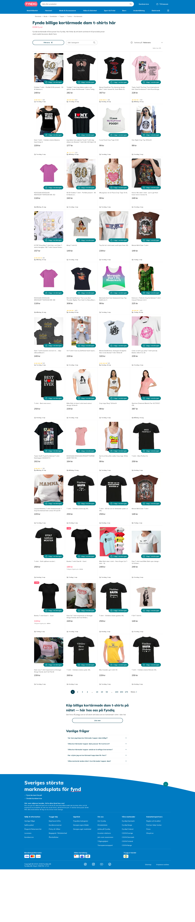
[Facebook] (109, 864)
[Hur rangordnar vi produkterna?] (131, 42)
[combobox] (87, 4)
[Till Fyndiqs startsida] (31, 4)
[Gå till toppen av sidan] (165, 784)
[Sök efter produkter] (130, 4)
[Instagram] (93, 864)
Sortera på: (138, 43)
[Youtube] (101, 864)
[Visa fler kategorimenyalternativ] (168, 10)
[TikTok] (85, 864)
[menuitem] (32, 10)
